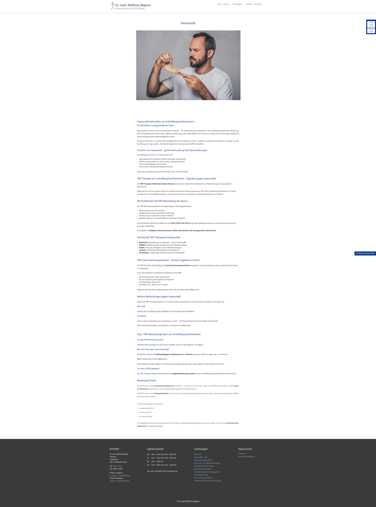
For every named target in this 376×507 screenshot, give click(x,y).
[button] (227, 5)
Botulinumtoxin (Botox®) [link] (203, 469)
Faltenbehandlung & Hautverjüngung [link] (208, 481)
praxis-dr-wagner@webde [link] (119, 481)
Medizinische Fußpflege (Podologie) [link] (207, 463)
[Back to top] (374, 495)
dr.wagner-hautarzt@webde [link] (120, 475)
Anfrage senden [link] (371, 31)
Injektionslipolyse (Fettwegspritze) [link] (207, 472)
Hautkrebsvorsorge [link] (201, 475)
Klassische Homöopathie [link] (203, 478)
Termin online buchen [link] (371, 24)
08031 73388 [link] (117, 466)
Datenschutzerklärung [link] (246, 457)
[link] (112, 10)
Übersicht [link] (197, 455)
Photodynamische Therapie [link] (204, 466)
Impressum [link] (242, 454)
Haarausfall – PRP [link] (200, 457)
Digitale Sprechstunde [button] (366, 253)
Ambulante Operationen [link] (203, 460)
